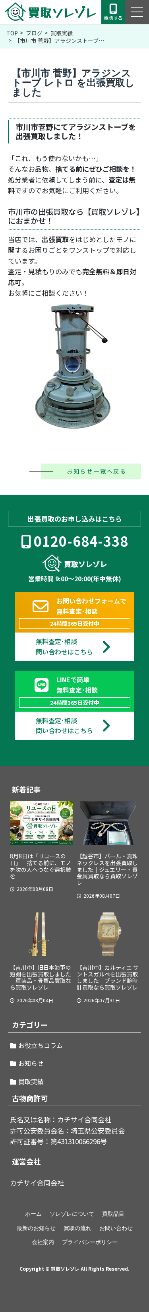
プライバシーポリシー (90, 1242)
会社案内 (43, 1242)
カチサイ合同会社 (37, 1183)
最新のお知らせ (36, 1228)
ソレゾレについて (72, 1214)
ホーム (33, 1214)
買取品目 (113, 1214)
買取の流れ (77, 1228)
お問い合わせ (116, 1228)
